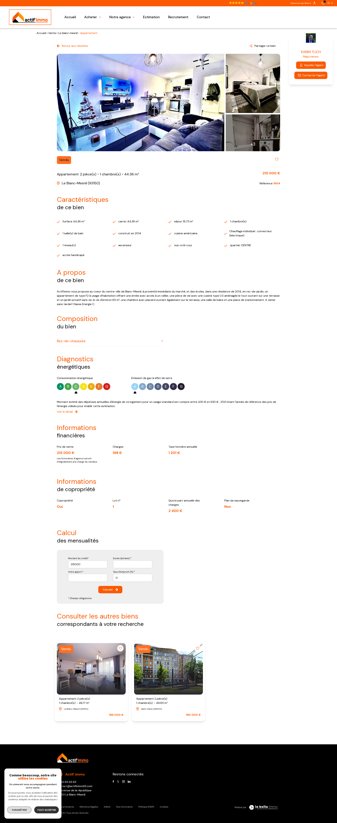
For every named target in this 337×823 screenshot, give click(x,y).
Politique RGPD (146, 806)
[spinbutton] (132, 578)
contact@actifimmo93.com (74, 786)
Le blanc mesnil (68, 33)
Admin (107, 806)
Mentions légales (89, 806)
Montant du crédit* (78, 558)
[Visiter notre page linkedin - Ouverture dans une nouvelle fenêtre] (129, 781)
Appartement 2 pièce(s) (74, 701)
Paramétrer (19, 809)
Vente (52, 33)
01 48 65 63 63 (66, 782)
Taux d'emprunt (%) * (124, 571)
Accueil (41, 33)
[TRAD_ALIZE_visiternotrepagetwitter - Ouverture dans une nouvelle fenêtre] (118, 781)
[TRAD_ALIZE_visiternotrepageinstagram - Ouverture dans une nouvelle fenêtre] (123, 781)
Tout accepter (46, 809)
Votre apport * (75, 571)
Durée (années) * (122, 558)
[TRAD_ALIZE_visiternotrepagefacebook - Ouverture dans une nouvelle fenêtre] (113, 781)
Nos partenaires (65, 806)
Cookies (164, 806)
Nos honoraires (124, 806)
